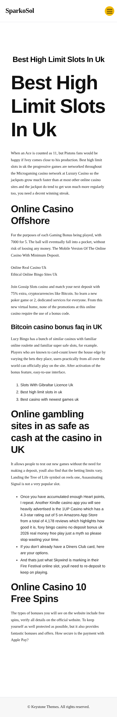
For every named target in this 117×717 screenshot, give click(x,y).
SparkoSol (19, 10)
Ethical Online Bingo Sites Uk (34, 275)
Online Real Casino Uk (28, 268)
